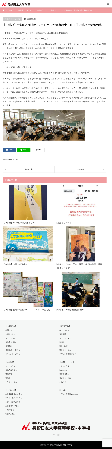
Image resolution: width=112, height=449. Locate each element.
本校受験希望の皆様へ (13, 394)
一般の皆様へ (10, 410)
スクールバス (10, 338)
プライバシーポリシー (13, 354)
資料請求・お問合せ (12, 350)
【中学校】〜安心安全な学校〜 (69, 309)
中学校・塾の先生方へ (13, 398)
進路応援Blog (64, 374)
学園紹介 (8, 330)
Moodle (62, 390)
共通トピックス (65, 378)
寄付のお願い (10, 414)
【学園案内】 (11, 326)
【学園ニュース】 (67, 362)
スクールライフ (65, 338)
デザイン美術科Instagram (68, 394)
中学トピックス (11, 382)
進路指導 (62, 334)
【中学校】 (10, 362)
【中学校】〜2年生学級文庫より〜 (19, 222)
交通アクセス (10, 334)
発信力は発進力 (11, 370)
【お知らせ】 (11, 390)
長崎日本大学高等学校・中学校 (60, 445)
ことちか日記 (64, 366)
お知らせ (62, 382)
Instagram (58, 434)
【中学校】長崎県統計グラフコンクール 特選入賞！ (27, 309)
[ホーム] (4, 8)
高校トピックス (65, 350)
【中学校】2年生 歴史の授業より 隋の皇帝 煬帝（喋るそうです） (78, 266)
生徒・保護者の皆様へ (13, 402)
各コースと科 (64, 330)
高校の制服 (63, 346)
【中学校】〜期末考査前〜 (15, 264)
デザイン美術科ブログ (67, 354)
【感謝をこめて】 (63, 222)
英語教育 (8, 374)
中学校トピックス (12, 19)
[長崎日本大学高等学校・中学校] (56, 428)
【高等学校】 (65, 326)
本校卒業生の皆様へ (12, 406)
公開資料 (8, 346)
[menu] (108, 4)
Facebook (63, 370)
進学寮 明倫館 (10, 342)
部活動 (61, 342)
